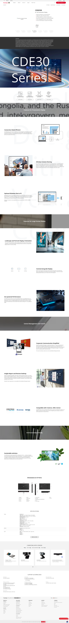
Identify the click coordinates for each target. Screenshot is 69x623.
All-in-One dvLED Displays (6, 605)
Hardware (14, 2)
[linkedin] (19, 598)
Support (64, 0)
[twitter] (16, 598)
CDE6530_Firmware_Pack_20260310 (9, 583)
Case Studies (30, 602)
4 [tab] (36, 566)
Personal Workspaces (18, 608)
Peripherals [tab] (43, 547)
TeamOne (4, 612)
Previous (4, 556)
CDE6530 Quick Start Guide (50, 578)
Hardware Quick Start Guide (44, 605)
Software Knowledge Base (44, 606)
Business (11, 0)
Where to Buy (33, 2)
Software (19, 2)
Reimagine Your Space (18, 618)
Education (7, 0)
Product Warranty (43, 603)
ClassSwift (4, 611)
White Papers (30, 605)
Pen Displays (4, 607)
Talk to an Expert (60, 2)
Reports (29, 606)
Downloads (42, 604)
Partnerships (55, 607)
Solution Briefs (30, 603)
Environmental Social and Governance (58, 602)
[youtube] (17, 598)
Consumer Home (18, 614)
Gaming (17, 616)
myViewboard (4, 609)
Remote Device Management (19, 610)
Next (65, 556)
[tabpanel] (11, 558)
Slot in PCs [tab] (29, 547)
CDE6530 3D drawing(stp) (29, 583)
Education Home (18, 602)
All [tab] (24, 547)
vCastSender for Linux (7, 587)
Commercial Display (5, 606)
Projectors (4, 603)
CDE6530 (4, 4)
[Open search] (55, 3)
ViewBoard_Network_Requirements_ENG (9, 585)
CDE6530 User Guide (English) (29, 578)
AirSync (4, 613)
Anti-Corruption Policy (56, 606)
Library (29, 601)
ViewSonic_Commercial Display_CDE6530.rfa (31, 584)
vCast (5, 586)
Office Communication (18, 609)
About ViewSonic (56, 601)
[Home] (4, 0)
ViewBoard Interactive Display (6, 604)
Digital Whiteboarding (18, 611)
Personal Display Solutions (19, 617)
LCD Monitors (4, 602)
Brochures (30, 604)
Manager (4, 610)
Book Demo (59, 0)
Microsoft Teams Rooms (18, 612)
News (54, 604)
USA (42, 621)
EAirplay (5, 584)
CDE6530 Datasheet (7, 578)
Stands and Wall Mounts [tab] (36, 547)
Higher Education (18, 603)
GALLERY (37, 27)
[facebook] (15, 598)
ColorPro (17, 615)
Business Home (17, 606)
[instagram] (20, 598)
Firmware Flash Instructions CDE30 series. (9, 591)
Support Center (43, 602)
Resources (23, 2)
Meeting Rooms (17, 607)
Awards (55, 603)
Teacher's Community (18, 604)
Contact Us (42, 601)
